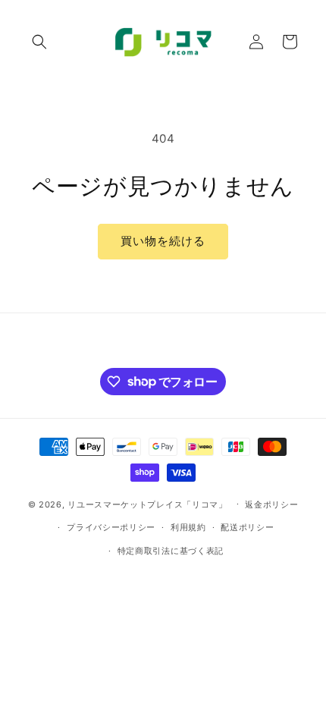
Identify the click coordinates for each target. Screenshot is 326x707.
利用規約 (188, 527)
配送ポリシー (247, 527)
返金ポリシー (271, 504)
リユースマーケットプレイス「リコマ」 (147, 503)
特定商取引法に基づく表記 (171, 550)
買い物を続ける (163, 241)
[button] (39, 41)
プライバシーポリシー (111, 527)
